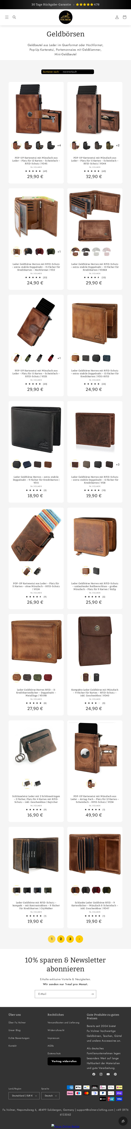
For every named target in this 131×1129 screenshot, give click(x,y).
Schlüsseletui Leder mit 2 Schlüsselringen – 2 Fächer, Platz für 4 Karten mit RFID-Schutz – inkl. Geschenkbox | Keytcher (36, 799)
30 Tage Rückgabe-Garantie (51, 4)
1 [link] (52, 938)
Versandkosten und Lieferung (63, 1022)
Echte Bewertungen (19, 1038)
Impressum (53, 1038)
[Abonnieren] (92, 994)
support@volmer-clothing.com (95, 1110)
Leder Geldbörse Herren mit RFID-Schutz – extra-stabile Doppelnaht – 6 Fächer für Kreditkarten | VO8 (95, 480)
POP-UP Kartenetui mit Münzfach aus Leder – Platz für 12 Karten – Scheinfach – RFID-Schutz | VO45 (36, 161)
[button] (7, 17)
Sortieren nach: (51, 71)
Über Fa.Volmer (17, 1022)
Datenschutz (54, 1053)
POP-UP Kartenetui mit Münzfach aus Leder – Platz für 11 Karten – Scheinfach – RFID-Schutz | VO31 (36, 373)
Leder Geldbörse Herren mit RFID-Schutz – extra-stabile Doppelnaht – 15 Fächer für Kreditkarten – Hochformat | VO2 (36, 267)
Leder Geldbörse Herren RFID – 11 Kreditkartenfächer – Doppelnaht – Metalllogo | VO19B (36, 692)
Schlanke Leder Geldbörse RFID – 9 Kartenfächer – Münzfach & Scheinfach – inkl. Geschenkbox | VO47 (94, 905)
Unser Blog (15, 1030)
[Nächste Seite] (79, 939)
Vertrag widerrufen (64, 1061)
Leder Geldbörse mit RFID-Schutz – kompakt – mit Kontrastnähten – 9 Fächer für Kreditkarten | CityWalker (36, 905)
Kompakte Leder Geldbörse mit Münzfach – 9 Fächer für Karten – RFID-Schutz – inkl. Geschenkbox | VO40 (94, 692)
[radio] (16, 145)
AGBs (51, 1045)
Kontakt (12, 1045)
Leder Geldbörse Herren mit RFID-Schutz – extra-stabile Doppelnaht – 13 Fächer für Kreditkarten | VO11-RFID (95, 373)
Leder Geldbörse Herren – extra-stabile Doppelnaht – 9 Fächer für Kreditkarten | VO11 (36, 480)
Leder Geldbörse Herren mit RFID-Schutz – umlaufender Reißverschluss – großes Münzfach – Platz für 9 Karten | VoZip (94, 586)
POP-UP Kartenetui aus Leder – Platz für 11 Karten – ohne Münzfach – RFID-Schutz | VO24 (36, 586)
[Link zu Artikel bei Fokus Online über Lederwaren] (65, 1126)
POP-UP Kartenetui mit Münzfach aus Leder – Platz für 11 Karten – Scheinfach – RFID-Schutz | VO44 (94, 161)
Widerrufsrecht (56, 1030)
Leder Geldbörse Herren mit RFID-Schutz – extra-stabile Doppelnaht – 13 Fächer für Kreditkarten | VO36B (95, 267)
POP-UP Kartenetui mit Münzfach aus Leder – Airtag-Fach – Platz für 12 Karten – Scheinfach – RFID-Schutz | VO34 (95, 799)
